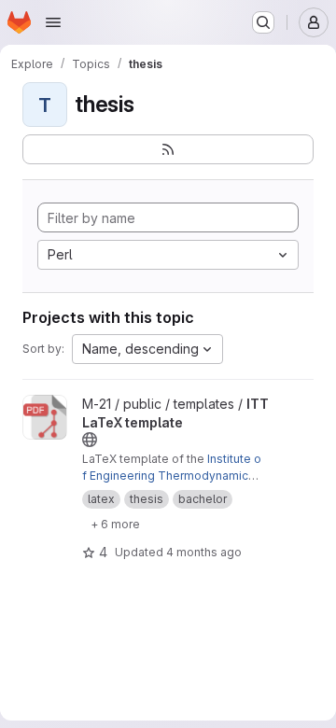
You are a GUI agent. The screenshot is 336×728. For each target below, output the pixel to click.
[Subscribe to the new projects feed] (168, 149)
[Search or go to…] (263, 22)
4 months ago (204, 552)
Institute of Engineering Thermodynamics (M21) (171, 475)
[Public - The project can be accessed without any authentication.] (89, 439)
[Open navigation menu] (53, 22)
